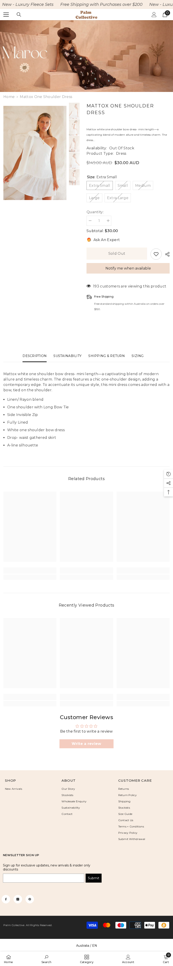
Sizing (138, 356)
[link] (86, 56)
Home (9, 97)
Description (35, 356)
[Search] (19, 14)
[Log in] (154, 14)
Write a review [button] (86, 744)
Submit (93, 878)
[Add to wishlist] (156, 254)
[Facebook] (6, 899)
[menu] (6, 14)
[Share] (166, 254)
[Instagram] (18, 899)
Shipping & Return (106, 356)
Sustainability (67, 356)
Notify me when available (128, 268)
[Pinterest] (29, 899)
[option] (74, 110)
